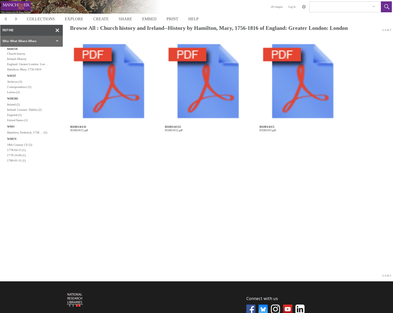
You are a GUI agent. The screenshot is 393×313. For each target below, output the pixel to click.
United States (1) (17, 120)
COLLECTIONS (41, 19)
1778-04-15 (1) (16, 150)
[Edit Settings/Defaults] (303, 6)
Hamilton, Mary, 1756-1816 (24, 69)
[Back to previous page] (5, 19)
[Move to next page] (16, 19)
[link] (373, 6)
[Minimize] (57, 30)
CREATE (101, 19)
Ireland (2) (13, 104)
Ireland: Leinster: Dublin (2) (24, 109)
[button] (386, 6)
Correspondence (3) (19, 87)
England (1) (14, 115)
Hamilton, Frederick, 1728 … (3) (27, 132)
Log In (292, 6)
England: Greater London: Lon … (28, 64)
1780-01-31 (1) (16, 160)
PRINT (172, 19)
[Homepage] (85, 7)
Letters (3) (13, 92)
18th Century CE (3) (19, 144)
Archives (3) (14, 81)
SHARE (125, 19)
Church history (16, 53)
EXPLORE (74, 19)
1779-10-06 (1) (16, 155)
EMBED (149, 19)
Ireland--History (17, 59)
